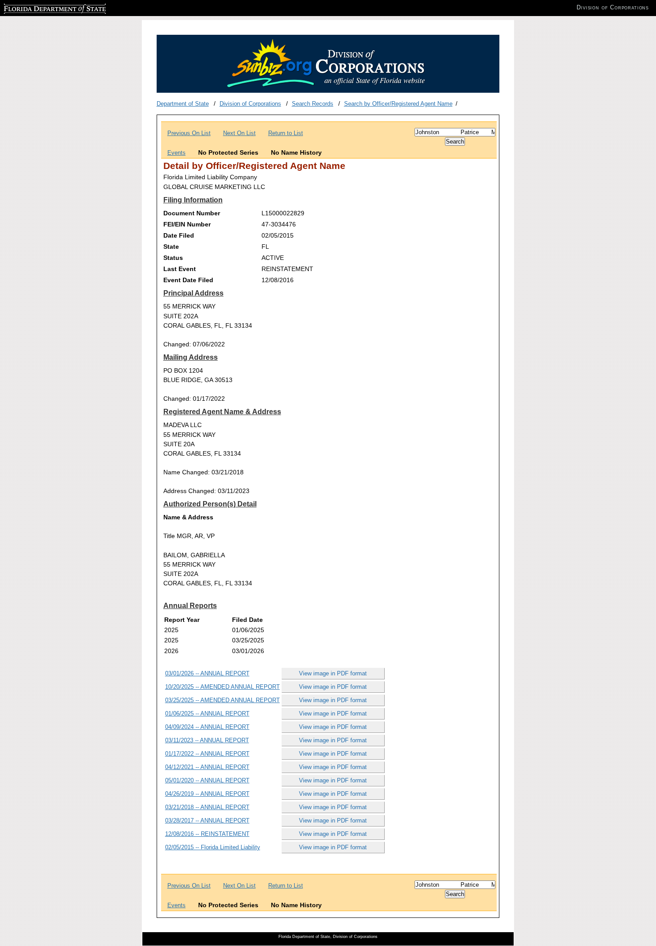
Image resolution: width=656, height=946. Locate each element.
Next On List (239, 133)
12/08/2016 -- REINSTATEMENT (207, 834)
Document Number (191, 213)
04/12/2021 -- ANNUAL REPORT (207, 767)
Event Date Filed (188, 280)
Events (176, 152)
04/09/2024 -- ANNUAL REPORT (207, 727)
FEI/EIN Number (187, 224)
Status (173, 257)
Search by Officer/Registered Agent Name (398, 103)
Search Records (312, 103)
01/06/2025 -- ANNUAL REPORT (207, 713)
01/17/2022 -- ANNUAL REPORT (207, 753)
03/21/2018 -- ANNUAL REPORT (207, 807)
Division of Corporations (250, 103)
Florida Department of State (39, 7)
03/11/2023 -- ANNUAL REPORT (207, 740)
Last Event (179, 268)
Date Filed (178, 235)
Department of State (183, 103)
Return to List (285, 133)
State (171, 246)
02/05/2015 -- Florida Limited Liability (212, 847)
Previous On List (189, 133)
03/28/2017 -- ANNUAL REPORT (207, 820)
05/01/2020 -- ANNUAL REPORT (207, 780)
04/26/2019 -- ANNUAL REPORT (207, 793)
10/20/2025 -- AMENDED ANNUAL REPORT (222, 686)
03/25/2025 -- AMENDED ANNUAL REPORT (222, 700)
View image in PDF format (333, 673)
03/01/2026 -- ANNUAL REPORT (207, 673)
